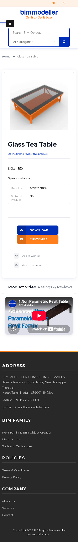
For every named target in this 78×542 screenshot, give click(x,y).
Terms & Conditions (15, 470)
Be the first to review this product (28, 153)
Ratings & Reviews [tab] (56, 287)
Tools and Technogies (17, 446)
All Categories (23, 42)
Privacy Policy (11, 477)
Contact (7, 515)
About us (8, 501)
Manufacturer (11, 439)
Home (6, 56)
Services (8, 508)
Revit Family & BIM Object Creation (27, 432)
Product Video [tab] (22, 287)
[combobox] (39, 32)
